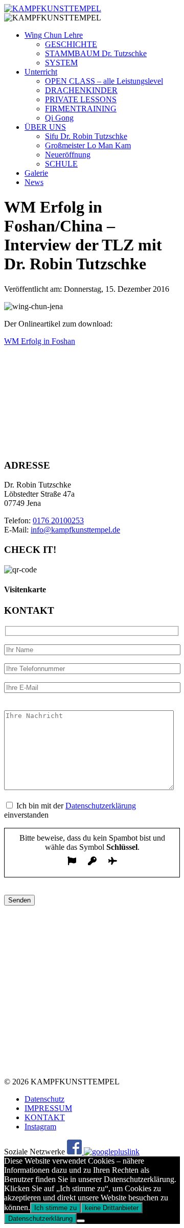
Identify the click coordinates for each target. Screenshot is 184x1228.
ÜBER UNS (45, 127)
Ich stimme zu (55, 1208)
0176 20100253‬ (58, 520)
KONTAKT (45, 1117)
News (34, 182)
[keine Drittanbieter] (81, 1220)
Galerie (36, 173)
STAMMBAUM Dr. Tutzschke (96, 53)
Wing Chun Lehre (54, 35)
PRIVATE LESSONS (81, 99)
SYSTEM (61, 62)
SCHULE (61, 163)
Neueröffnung (67, 154)
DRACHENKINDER (81, 90)
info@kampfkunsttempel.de (75, 529)
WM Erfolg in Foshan (39, 341)
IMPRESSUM (48, 1108)
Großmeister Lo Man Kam (88, 145)
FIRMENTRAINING (81, 108)
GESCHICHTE (71, 44)
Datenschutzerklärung (100, 805)
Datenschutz (44, 1099)
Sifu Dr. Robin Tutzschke (86, 136)
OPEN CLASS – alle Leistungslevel (104, 81)
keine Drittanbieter (112, 1208)
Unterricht (41, 71)
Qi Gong (59, 117)
